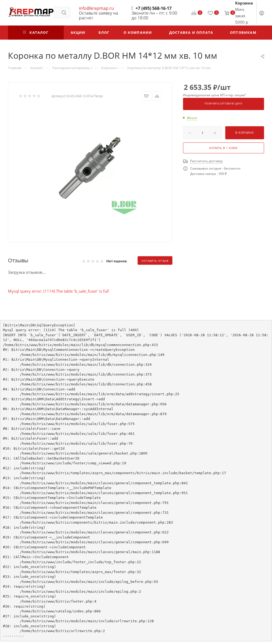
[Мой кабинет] (261, 13)
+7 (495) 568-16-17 (153, 8)
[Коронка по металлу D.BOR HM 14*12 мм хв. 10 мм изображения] (90, 167)
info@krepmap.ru (96, 8)
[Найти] (63, 12)
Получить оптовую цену (224, 103)
